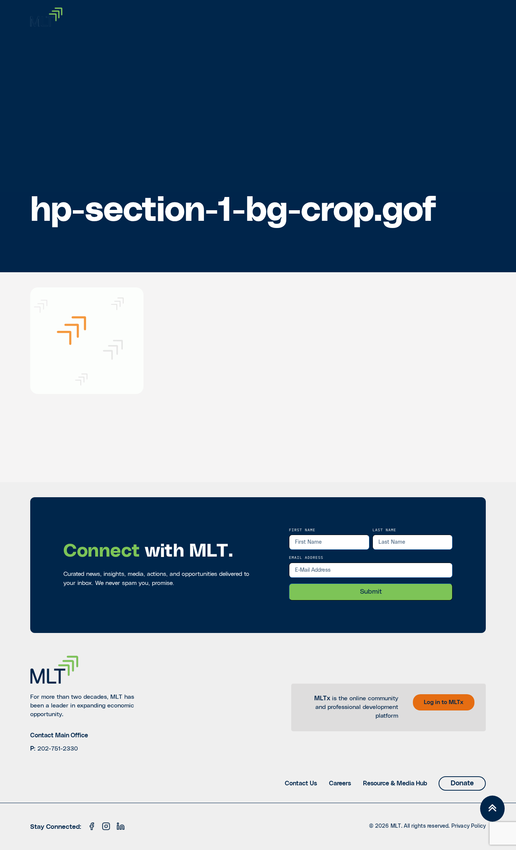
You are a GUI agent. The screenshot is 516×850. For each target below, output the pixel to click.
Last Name (384, 529)
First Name (302, 529)
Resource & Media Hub (395, 783)
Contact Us (301, 783)
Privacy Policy (468, 826)
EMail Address (306, 557)
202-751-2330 (57, 749)
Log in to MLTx (443, 702)
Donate (462, 783)
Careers (340, 783)
